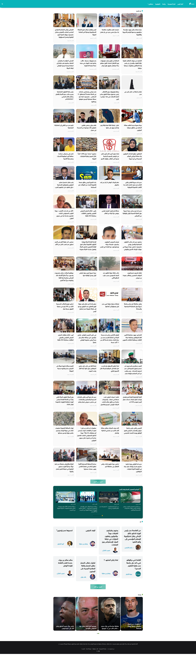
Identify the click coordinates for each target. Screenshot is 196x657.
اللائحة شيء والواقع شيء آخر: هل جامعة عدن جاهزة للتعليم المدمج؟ (133, 564)
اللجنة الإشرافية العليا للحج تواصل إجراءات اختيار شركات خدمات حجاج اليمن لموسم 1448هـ (132, 399)
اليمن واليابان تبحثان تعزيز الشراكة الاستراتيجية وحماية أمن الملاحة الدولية (87, 32)
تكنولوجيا (157, 4)
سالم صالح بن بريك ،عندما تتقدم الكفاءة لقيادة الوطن (65, 562)
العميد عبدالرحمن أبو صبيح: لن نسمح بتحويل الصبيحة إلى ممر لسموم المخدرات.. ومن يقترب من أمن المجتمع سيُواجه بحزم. (133, 369)
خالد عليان (83, 577)
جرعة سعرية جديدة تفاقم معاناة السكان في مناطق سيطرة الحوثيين (133, 127)
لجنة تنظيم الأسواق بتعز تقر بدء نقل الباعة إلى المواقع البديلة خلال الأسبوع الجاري (109, 368)
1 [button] (102, 515)
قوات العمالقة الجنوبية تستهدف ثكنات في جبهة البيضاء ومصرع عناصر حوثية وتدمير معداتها (64, 430)
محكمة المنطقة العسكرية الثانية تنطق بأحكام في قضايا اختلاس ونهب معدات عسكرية (87, 466)
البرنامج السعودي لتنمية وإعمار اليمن (129, 489)
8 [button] (93, 515)
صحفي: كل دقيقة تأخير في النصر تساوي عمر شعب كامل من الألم (64, 242)
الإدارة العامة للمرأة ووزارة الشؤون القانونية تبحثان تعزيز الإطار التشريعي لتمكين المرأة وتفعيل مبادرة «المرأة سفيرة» (87, 245)
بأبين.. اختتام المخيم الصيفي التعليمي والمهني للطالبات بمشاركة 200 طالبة (88, 213)
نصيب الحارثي (106, 550)
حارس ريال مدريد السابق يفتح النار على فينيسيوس (65, 627)
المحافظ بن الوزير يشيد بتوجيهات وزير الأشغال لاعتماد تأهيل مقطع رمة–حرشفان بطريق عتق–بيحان (109, 63)
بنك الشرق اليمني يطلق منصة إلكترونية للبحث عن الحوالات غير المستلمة (87, 184)
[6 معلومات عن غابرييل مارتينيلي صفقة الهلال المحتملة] (132, 614)
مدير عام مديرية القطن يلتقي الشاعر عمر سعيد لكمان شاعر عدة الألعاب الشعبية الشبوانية (132, 184)
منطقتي (151, 4)
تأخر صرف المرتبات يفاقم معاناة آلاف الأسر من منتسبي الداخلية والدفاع (110, 430)
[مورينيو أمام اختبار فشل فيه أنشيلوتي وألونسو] (87, 614)
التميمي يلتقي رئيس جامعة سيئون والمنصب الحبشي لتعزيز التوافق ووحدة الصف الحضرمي (133, 430)
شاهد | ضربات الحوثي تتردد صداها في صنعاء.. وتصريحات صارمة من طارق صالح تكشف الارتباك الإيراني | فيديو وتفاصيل (110, 400)
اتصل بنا (83, 649)
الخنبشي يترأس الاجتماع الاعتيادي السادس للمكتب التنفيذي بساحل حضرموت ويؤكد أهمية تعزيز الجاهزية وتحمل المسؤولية (64, 33)
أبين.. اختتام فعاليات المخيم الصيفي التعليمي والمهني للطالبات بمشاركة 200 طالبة (65, 337)
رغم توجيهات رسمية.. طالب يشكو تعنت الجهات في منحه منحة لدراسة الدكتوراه (88, 63)
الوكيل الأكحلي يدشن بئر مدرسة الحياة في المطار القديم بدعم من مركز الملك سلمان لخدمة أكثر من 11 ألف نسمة (109, 338)
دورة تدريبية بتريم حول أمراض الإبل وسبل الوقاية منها (87, 273)
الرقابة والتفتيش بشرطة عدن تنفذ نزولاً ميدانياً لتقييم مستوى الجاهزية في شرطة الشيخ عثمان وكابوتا (64, 467)
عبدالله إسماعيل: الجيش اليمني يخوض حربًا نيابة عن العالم (110, 211)
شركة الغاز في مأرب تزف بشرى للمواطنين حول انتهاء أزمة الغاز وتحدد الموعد (87, 368)
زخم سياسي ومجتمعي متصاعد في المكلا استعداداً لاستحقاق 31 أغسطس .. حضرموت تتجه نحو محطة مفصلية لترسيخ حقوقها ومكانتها (87, 96)
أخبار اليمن (180, 4)
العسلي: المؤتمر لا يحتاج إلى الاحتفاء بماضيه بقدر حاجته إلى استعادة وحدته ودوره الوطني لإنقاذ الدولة (65, 64)
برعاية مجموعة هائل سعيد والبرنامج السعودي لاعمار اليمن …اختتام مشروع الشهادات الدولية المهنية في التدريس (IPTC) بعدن (88, 509)
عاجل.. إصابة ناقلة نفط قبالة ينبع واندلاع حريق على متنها (110, 126)
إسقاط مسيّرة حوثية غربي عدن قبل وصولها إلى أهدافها (110, 304)
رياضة (164, 4)
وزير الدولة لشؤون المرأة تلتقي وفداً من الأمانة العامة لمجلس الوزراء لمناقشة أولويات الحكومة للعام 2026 (64, 400)
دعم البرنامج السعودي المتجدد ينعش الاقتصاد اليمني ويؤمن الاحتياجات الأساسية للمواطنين (131, 508)
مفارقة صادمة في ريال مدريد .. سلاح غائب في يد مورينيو (110, 627)
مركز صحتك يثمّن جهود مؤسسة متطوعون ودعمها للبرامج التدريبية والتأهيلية (132, 32)
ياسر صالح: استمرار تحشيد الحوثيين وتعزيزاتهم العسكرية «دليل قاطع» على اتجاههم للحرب (64, 184)
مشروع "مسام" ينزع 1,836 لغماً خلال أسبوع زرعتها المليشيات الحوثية (87, 156)
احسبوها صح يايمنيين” (64, 530)
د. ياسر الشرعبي (129, 547)
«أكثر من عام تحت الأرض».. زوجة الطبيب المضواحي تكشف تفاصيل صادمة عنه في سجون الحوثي (64, 214)
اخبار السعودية (171, 4)
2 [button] (97, 633)
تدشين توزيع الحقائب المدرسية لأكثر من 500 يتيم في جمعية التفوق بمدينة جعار (64, 306)
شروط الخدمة (88, 649)
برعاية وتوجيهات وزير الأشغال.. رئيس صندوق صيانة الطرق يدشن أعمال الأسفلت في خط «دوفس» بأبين (109, 95)
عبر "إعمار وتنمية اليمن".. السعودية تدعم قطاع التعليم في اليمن (109, 507)
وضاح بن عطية (83, 544)
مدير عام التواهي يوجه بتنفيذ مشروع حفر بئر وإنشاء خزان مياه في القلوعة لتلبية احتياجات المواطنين (133, 467)
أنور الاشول (60, 544)
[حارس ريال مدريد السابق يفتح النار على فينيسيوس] (64, 614)
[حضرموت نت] (192, 4)
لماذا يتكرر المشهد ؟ (111, 559)
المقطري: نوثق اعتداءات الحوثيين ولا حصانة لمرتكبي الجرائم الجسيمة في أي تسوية (132, 156)
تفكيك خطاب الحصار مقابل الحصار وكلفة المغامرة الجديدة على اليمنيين (87, 567)
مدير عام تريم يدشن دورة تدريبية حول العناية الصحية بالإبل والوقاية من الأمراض (132, 213)
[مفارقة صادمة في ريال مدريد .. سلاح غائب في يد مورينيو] (109, 614)
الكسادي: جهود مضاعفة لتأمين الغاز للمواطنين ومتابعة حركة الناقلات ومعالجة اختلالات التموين (132, 337)
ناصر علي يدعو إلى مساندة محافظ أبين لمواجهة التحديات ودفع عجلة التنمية (65, 156)
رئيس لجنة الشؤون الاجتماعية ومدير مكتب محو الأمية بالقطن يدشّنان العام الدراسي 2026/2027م (64, 95)
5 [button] (97, 515)
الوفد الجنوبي (90, 530)
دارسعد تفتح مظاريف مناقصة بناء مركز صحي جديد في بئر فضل (109, 30)
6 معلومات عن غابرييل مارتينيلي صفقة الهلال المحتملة (134, 625)
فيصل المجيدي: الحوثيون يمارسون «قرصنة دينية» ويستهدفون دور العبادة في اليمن (109, 244)
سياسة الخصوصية (102, 649)
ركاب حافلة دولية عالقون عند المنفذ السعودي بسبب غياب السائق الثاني (111, 275)
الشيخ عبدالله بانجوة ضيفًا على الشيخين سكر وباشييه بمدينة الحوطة (64, 368)
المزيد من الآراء (98, 586)
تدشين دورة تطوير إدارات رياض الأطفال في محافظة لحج (110, 465)
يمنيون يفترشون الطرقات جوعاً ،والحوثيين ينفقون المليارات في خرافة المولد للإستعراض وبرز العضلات (110, 537)
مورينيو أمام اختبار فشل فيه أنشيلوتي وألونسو (87, 627)
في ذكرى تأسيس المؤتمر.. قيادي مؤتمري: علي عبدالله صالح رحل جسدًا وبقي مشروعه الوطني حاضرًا (87, 338)
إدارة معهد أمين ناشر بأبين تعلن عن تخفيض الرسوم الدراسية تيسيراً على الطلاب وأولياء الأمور (110, 156)
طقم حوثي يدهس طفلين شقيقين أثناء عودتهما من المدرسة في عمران (86, 127)
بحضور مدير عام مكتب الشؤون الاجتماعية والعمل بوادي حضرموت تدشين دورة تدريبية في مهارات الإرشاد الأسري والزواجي (132, 245)
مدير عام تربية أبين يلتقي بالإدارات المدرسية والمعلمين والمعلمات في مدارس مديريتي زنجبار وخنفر (86, 399)
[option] (130, 501)
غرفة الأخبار (129, 574)
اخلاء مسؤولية (95, 649)
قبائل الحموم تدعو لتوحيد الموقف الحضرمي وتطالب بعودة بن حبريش (132, 275)
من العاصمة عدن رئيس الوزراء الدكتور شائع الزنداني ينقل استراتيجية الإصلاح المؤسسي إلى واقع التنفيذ (132, 535)
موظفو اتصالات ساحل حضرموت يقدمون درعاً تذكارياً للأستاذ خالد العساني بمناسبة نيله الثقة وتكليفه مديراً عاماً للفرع (64, 276)
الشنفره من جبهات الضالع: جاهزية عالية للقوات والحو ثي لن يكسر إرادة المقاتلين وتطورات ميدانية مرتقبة (132, 64)
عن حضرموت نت (110, 649)
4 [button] (98, 515)
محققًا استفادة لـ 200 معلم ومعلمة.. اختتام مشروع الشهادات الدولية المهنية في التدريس (66, 508)
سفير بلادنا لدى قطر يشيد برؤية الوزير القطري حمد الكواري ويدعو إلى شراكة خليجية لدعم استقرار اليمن (87, 307)
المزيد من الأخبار (98, 481)
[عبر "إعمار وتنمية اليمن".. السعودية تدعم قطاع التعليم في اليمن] (109, 497)
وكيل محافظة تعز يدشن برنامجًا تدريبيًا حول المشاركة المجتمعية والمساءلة (133, 306)
